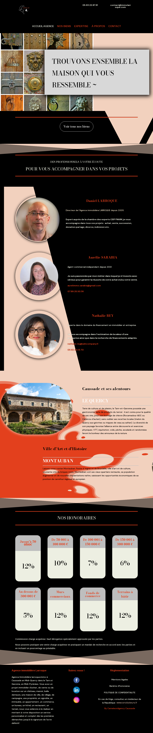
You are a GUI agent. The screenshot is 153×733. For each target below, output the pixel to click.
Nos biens (64, 26)
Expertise (81, 26)
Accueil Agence (43, 26)
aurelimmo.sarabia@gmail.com (84, 285)
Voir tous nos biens (77, 126)
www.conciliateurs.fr (127, 703)
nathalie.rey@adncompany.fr (83, 343)
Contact (114, 26)
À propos (98, 26)
